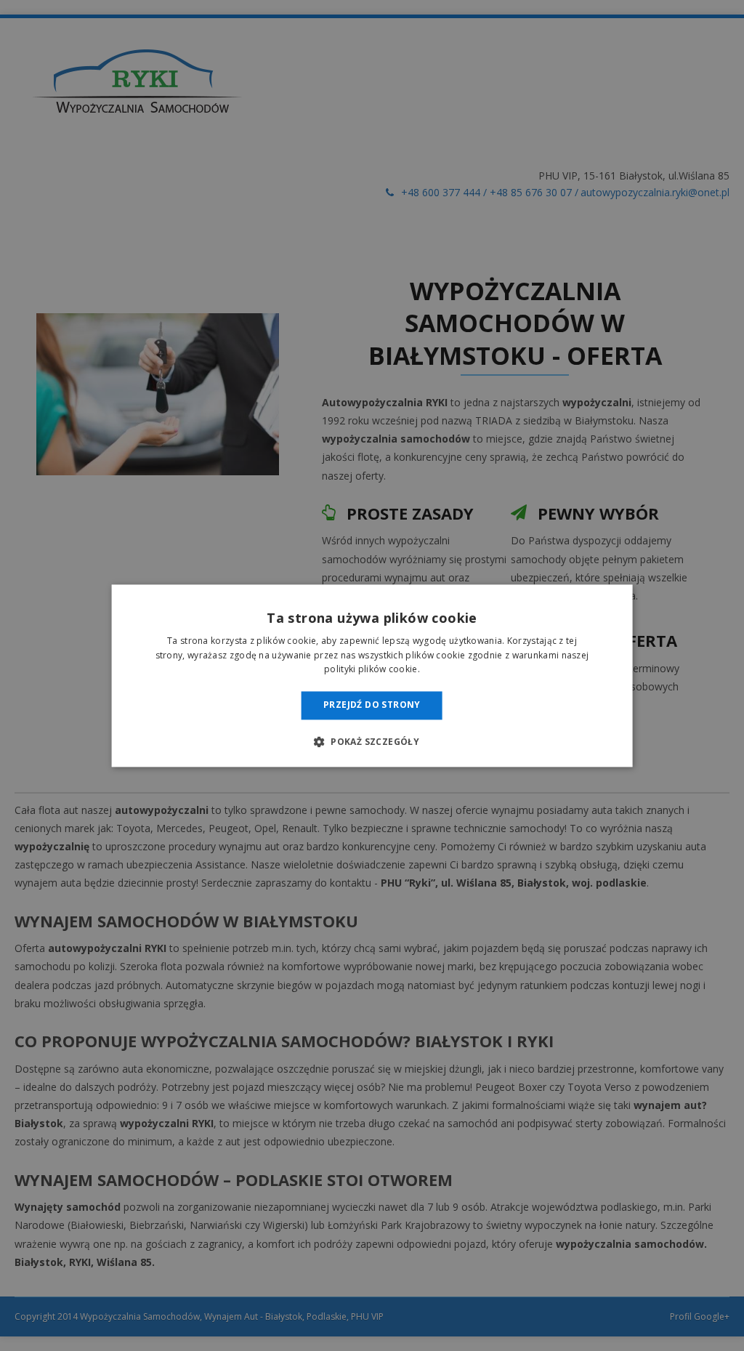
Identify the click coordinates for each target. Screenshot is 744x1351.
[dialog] (372, 675)
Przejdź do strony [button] (372, 705)
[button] (372, 741)
